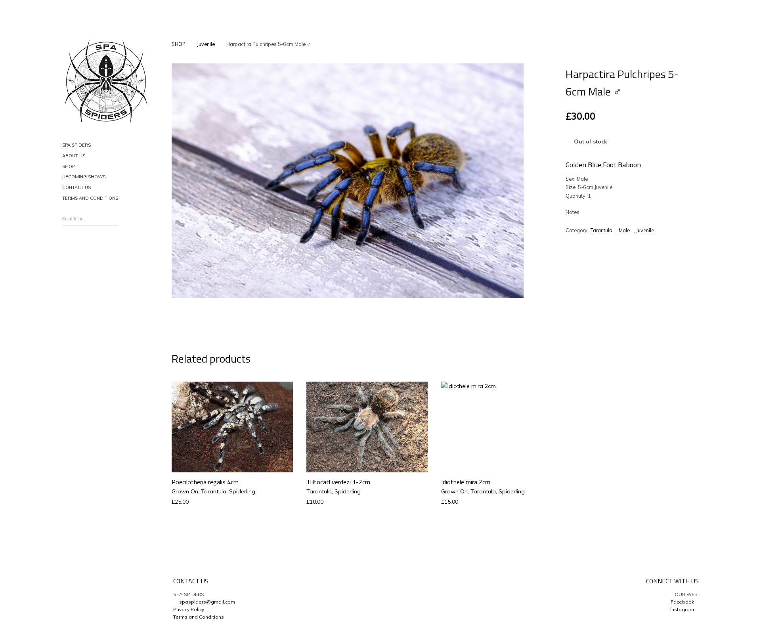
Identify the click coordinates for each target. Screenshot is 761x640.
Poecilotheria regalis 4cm (205, 482)
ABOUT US (73, 156)
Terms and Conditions (198, 617)
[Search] (114, 216)
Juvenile (206, 44)
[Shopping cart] (68, 249)
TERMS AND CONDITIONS (90, 198)
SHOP (68, 166)
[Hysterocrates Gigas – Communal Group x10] (520, 45)
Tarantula (601, 230)
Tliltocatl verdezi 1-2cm (338, 482)
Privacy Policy (188, 609)
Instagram (682, 609)
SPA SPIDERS (76, 145)
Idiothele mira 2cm (465, 482)
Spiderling (242, 491)
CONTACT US (76, 187)
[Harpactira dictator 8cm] (506, 45)
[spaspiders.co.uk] (105, 81)
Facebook (683, 602)
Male (624, 230)
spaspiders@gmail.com (206, 602)
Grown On (185, 491)
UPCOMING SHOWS (83, 177)
